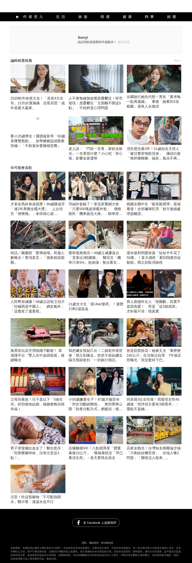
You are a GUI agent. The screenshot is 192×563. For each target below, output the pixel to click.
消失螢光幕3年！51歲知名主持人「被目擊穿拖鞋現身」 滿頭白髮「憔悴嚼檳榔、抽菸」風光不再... (154, 153)
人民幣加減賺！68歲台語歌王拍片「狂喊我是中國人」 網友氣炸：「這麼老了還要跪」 (37, 306)
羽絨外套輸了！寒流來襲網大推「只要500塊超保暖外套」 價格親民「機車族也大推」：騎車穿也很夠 (96, 209)
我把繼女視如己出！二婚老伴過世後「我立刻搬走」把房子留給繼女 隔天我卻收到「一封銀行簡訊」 (96, 355)
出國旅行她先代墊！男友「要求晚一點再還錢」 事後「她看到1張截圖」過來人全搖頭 (154, 101)
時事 (150, 17)
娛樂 (172, 17)
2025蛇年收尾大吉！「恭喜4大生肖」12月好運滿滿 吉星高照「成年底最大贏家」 (37, 103)
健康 (128, 17)
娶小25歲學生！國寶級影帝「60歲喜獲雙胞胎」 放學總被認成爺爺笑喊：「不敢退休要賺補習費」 (37, 141)
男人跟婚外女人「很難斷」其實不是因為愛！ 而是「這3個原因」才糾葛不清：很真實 (154, 306)
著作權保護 (107, 543)
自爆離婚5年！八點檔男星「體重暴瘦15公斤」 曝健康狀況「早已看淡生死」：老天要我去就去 (96, 453)
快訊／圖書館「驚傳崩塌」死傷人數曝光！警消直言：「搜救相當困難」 (37, 257)
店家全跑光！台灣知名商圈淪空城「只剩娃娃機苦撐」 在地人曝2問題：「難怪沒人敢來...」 (154, 453)
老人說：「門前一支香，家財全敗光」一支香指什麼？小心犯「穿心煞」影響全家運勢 (96, 153)
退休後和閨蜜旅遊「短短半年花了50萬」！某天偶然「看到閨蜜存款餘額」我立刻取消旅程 (154, 257)
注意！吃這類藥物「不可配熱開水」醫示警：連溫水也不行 (35, 499)
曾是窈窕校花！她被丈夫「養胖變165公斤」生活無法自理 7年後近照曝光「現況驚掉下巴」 (154, 355)
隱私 (84, 543)
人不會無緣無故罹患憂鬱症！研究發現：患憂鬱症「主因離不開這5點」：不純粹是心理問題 (96, 103)
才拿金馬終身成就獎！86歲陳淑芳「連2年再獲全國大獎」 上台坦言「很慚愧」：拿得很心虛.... (37, 209)
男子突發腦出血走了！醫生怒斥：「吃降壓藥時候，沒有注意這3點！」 (37, 453)
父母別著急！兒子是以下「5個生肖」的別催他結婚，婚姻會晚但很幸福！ (37, 404)
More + (178, 60)
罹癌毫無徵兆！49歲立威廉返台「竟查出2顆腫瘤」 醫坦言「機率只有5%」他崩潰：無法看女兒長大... (95, 258)
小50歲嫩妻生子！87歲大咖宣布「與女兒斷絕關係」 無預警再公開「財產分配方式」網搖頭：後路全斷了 (96, 404)
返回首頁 (124, 42)
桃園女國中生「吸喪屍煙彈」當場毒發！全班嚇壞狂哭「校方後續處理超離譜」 (154, 209)
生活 (61, 17)
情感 (105, 17)
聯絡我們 (94, 543)
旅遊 (83, 17)
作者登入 (32, 17)
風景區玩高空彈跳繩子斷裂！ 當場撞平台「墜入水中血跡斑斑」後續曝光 (37, 355)
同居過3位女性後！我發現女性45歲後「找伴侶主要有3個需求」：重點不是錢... (153, 404)
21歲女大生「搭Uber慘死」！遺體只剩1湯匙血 (96, 306)
